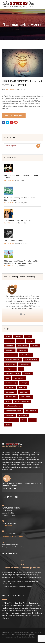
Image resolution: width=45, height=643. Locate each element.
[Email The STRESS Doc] (3, 531)
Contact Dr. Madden (9, 523)
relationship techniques (22, 401)
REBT (8, 401)
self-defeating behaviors (13, 406)
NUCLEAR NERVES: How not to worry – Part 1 (22, 83)
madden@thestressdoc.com (12, 536)
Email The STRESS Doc (10, 534)
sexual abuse (23, 415)
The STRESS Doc (11, 89)
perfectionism (10, 392)
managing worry (11, 383)
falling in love (10, 369)
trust (23, 420)
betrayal (30, 341)
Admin (33, 635)
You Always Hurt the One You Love (17, 220)
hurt (7, 378)
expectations (24, 364)
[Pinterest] (12, 122)
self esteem (10, 415)
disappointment (11, 355)
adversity (18, 336)
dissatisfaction (26, 355)
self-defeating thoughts (13, 410)
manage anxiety (19, 378)
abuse (8, 336)
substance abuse (11, 420)
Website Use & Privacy (22, 635)
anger (28, 336)
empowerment (10, 364)
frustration (27, 373)
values (32, 420)
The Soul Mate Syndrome (13, 241)
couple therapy (22, 345)
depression (9, 350)
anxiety (20, 341)
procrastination (11, 396)
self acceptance (31, 410)
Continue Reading (13, 115)
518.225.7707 (7, 526)
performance (24, 392)
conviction (9, 345)
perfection (22, 387)
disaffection (22, 350)
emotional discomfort (13, 359)
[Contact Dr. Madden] (3, 521)
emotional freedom (31, 359)
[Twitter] (7, 122)
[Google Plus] (16, 122)
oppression (9, 387)
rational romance (26, 396)
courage (35, 345)
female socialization (12, 373)
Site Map (12, 635)
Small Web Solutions (28, 637)
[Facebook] (3, 122)
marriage (24, 383)
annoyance (9, 341)
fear (21, 369)
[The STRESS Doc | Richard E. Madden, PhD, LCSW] (20, 5)
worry (8, 424)
